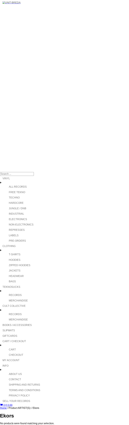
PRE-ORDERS (17, 240)
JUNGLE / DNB (17, 208)
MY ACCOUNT (11, 360)
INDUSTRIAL (16, 213)
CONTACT (15, 379)
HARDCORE (16, 203)
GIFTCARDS (10, 336)
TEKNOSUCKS (11, 287)
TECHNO (14, 197)
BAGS (12, 281)
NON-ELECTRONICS (21, 224)
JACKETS (14, 270)
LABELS (14, 235)
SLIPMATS (9, 330)
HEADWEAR (16, 276)
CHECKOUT (16, 355)
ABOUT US (15, 374)
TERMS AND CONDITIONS (24, 390)
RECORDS (15, 295)
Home (3, 408)
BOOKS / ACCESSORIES (17, 325)
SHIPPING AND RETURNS (24, 384)
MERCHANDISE (18, 300)
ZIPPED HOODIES (19, 265)
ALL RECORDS (18, 186)
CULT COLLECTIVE (14, 306)
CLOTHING (9, 246)
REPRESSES (17, 230)
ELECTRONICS (18, 219)
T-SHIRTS (14, 254)
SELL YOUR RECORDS (16, 401)
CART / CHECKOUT (14, 341)
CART (12, 349)
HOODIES (14, 260)
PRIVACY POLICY (19, 395)
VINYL (6, 178)
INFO (5, 365)
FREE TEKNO (17, 192)
